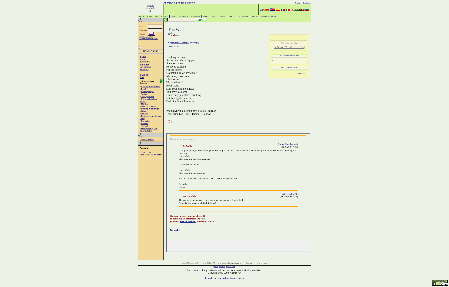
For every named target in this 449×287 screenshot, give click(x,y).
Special (254, 16)
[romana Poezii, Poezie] (302, 10)
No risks (144, 123)
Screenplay (243, 16)
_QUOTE (232, 16)
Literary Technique (268, 16)
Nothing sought (147, 92)
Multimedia (183, 16)
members (144, 64)
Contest (164, 16)
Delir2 (143, 89)
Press (214, 16)
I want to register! (146, 37)
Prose (222, 16)
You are (144, 114)
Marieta (144, 104)
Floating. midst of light (150, 109)
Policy (180, 2)
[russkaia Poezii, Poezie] (307, 10)
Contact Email (145, 152)
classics (144, 75)
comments (145, 61)
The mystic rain (147, 96)
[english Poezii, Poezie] (272, 10)
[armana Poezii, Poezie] (262, 10)
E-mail (208, 278)
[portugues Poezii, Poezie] (297, 10)
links (142, 77)
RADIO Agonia (150, 51)
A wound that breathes (150, 87)
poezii (215, 267)
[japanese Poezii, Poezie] (292, 10)
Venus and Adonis (148, 106)
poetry (170, 33)
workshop (144, 69)
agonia (143, 56)
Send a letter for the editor (151, 155)
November (145, 121)
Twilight (144, 94)
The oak (144, 126)
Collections (145, 67)
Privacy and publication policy (229, 278)
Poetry (206, 16)
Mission (190, 2)
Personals (195, 16)
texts (142, 59)
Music (143, 111)
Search (222, 267)
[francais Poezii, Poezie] (283, 10)
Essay (173, 16)
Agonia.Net (169, 2)
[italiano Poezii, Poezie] (288, 10)
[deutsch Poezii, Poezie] (267, 10)
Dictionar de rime (147, 140)
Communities (152, 16)
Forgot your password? (148, 39)
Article (141, 16)
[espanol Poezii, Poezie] (278, 10)
